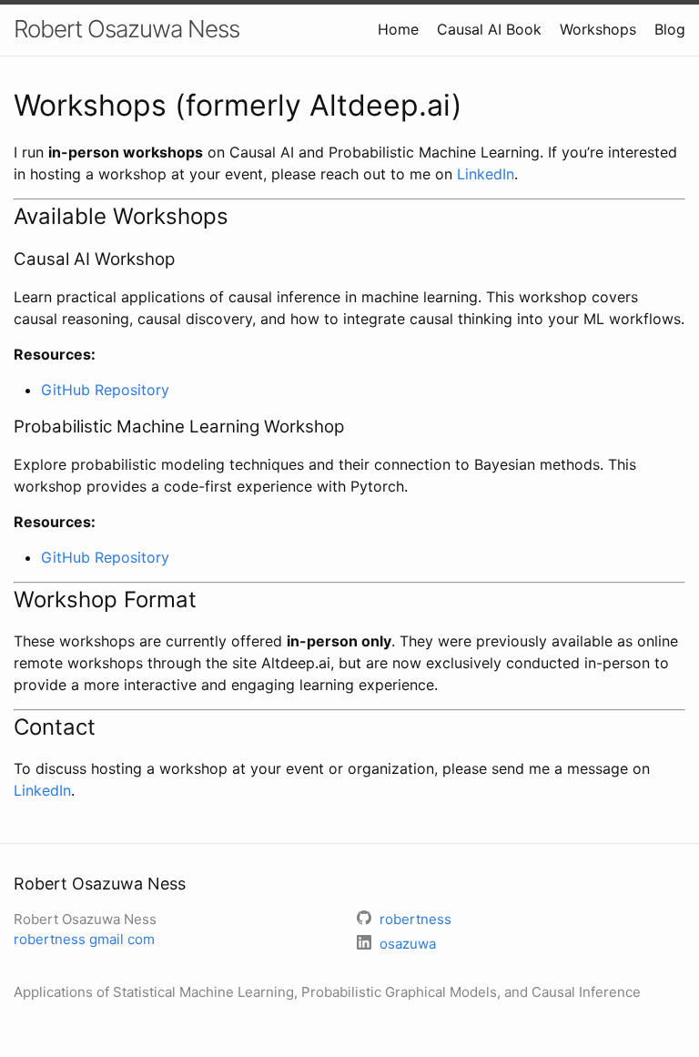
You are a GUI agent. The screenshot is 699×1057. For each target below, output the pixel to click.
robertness (84, 939)
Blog (669, 29)
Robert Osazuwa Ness (126, 29)
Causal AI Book (489, 29)
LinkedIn (485, 174)
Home (398, 29)
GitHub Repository (105, 390)
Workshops (598, 29)
